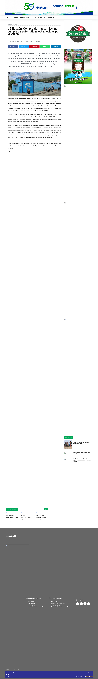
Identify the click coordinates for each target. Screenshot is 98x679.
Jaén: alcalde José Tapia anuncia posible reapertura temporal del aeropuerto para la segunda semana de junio (12, 519)
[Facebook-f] (77, 603)
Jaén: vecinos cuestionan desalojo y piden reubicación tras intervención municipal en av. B (82, 442)
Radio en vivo (50, 17)
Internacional (30, 17)
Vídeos (37, 17)
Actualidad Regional (12, 17)
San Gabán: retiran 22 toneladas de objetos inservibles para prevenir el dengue (82, 460)
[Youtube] (84, 603)
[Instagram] (88, 603)
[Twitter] (81, 603)
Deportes (42, 17)
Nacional (22, 17)
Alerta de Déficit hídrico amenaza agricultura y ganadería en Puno (81, 453)
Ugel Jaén (17, 155)
